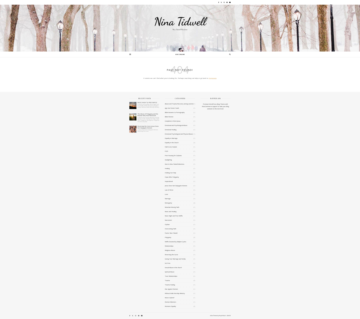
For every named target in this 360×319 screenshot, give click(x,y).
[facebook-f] (218, 2)
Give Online (180, 54)
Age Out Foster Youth (172, 108)
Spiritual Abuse (169, 272)
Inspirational (169, 181)
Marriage (168, 198)
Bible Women (169, 117)
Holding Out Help (170, 173)
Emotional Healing (170, 130)
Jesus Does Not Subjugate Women (176, 186)
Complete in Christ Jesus (172, 121)
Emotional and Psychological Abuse (176, 125)
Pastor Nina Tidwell (171, 233)
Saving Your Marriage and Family (175, 259)
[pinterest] (227, 2)
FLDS (166, 151)
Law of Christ (169, 190)
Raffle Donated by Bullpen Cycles (175, 242)
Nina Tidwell (180, 21)
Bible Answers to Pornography (175, 112)
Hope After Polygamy (172, 177)
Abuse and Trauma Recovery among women (179, 104)
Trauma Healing (170, 285)
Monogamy (168, 203)
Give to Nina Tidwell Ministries (174, 164)
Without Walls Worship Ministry (175, 293)
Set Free (167, 263)
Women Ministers (170, 302)
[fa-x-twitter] (221, 2)
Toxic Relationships (171, 276)
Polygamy (168, 237)
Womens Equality (170, 306)
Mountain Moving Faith (172, 207)
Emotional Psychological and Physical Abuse (179, 134)
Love (166, 194)
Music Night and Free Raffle (174, 216)
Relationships (169, 246)
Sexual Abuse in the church (173, 267)
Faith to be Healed (171, 147)
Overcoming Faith (170, 229)
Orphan (167, 224)
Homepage (213, 78)
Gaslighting (168, 160)
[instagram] (224, 2)
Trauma (167, 280)
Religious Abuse (170, 250)
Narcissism (168, 220)
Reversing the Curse (171, 254)
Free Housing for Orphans (173, 155)
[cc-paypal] (230, 2)
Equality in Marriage (171, 138)
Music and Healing (170, 211)
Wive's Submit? (169, 298)
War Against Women (171, 289)
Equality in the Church (171, 142)
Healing (167, 168)
